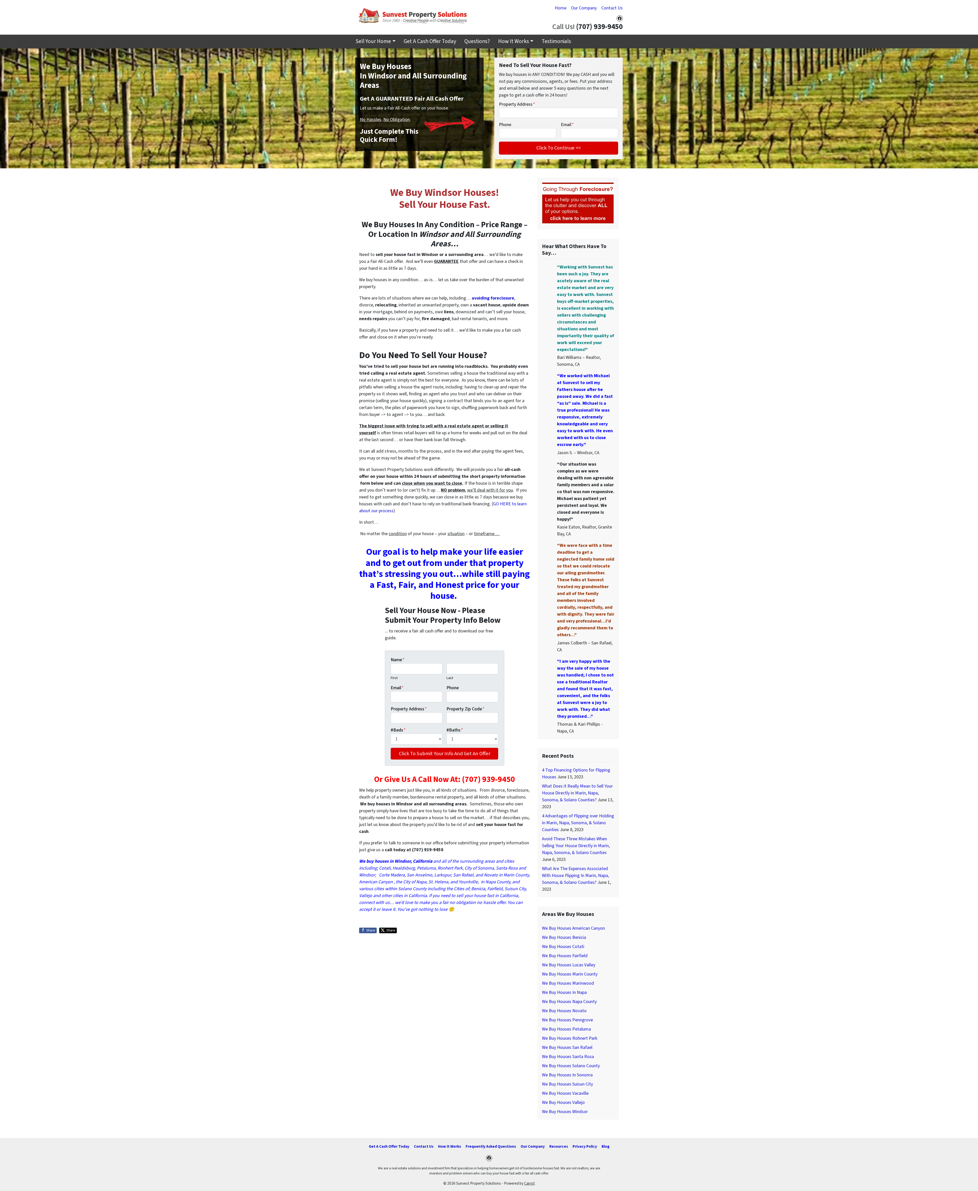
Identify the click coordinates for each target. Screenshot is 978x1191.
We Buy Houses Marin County (569, 974)
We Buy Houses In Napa (564, 992)
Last (449, 678)
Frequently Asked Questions (491, 1146)
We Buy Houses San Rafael (567, 1047)
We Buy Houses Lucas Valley (568, 965)
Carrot (529, 1183)
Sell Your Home (373, 41)
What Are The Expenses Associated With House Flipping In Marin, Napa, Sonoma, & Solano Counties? (575, 875)
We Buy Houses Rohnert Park (569, 1038)
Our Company (584, 8)
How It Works (513, 41)
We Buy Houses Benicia (564, 937)
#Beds (398, 730)
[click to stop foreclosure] (578, 203)
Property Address (517, 104)
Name (397, 660)
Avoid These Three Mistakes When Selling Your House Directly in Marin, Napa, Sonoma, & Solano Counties (576, 846)
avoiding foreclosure (493, 298)
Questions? (477, 41)
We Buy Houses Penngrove (567, 1020)
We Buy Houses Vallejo (563, 1102)
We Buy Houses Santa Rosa (568, 1056)
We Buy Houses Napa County (569, 1001)
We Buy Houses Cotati (563, 946)
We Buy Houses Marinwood (568, 983)
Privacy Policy (585, 1146)
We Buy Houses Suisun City (567, 1084)
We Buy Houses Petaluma (566, 1029)
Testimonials (556, 41)
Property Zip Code (465, 709)
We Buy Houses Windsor (565, 1111)
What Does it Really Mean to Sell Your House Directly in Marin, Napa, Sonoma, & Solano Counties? (577, 793)
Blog (605, 1146)
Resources (558, 1146)
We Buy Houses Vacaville (565, 1093)
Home (560, 8)
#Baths (454, 730)
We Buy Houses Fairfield (565, 956)
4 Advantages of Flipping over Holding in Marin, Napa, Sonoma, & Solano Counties (578, 823)
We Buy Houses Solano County (571, 1066)
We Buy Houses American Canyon (573, 928)
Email (567, 124)
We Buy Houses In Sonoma (567, 1075)
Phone (505, 124)
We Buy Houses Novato (564, 1011)
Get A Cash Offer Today (430, 41)
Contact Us (612, 8)
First (394, 678)
